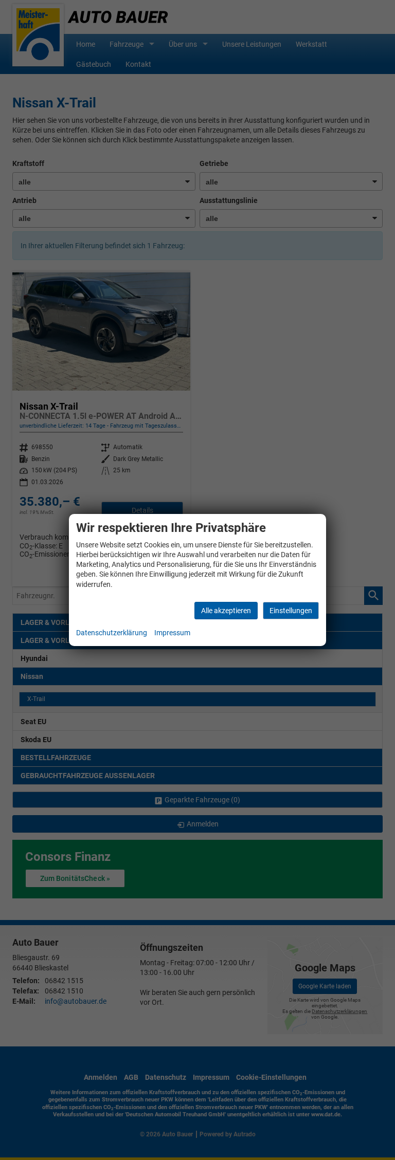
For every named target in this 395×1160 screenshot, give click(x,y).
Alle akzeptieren (226, 610)
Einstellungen (291, 610)
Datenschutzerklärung (111, 633)
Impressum (172, 633)
